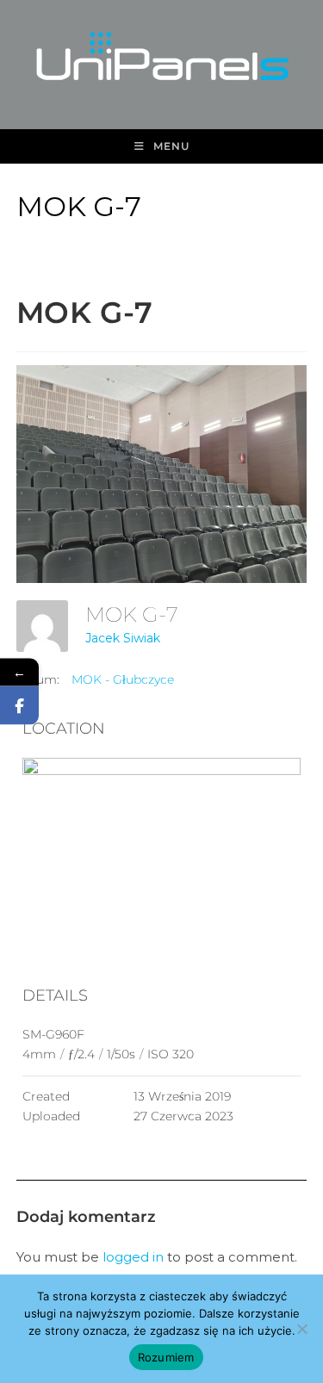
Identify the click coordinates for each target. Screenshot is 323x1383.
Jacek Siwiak (122, 638)
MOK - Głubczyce (122, 679)
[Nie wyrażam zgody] (301, 1328)
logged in (133, 1257)
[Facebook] (19, 705)
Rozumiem (166, 1357)
